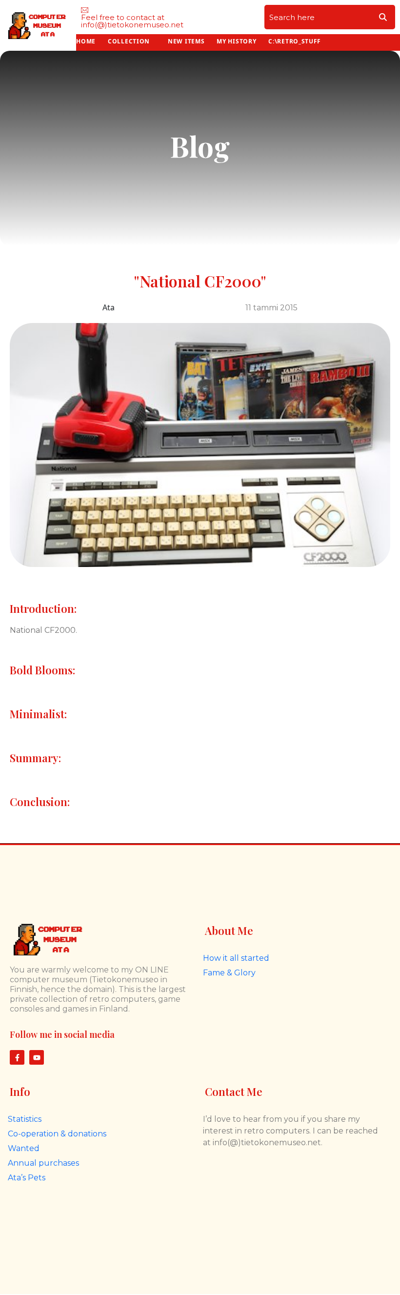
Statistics (24, 1119)
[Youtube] (36, 1057)
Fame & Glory (229, 972)
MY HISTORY (236, 41)
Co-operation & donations (57, 1133)
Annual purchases (43, 1163)
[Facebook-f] (17, 1057)
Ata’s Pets (26, 1177)
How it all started (236, 958)
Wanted (24, 1148)
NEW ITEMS (186, 41)
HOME (86, 41)
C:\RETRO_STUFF (294, 41)
